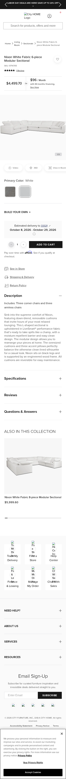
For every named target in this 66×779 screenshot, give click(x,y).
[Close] (62, 734)
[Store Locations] (16, 16)
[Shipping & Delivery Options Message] (33, 234)
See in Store (17, 269)
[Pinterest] (43, 705)
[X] (33, 705)
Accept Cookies (33, 772)
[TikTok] (52, 705)
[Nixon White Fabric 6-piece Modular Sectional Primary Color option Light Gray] (10, 192)
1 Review (20, 70)
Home (8, 43)
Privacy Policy (25, 755)
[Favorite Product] (57, 59)
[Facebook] (23, 705)
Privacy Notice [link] (42, 726)
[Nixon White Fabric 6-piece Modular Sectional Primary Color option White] (25, 192)
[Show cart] (60, 16)
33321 (44, 225)
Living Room (17, 43)
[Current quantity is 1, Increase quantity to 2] (23, 244)
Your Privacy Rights (33, 762)
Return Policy (18, 285)
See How (34, 87)
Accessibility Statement (21, 726)
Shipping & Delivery (22, 277)
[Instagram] (13, 705)
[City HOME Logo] (33, 16)
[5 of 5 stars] (9, 70)
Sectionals (28, 43)
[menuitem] (5, 16)
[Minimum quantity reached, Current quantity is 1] (11, 244)
